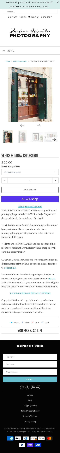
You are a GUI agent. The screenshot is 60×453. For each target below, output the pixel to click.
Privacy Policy (30, 421)
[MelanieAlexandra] (30, 33)
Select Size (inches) (10, 166)
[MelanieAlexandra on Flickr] (38, 387)
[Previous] (22, 125)
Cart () (34, 17)
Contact (13, 17)
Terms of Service (30, 416)
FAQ (30, 400)
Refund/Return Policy (30, 411)
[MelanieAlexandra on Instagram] (33, 387)
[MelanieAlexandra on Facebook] (22, 387)
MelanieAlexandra (18, 428)
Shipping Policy (30, 405)
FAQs (51, 278)
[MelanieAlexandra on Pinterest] (27, 387)
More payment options (30, 206)
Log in (23, 17)
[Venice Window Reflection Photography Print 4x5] (30, 94)
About (30, 395)
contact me (10, 267)
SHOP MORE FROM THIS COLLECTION (30, 293)
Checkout (46, 17)
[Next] (38, 125)
